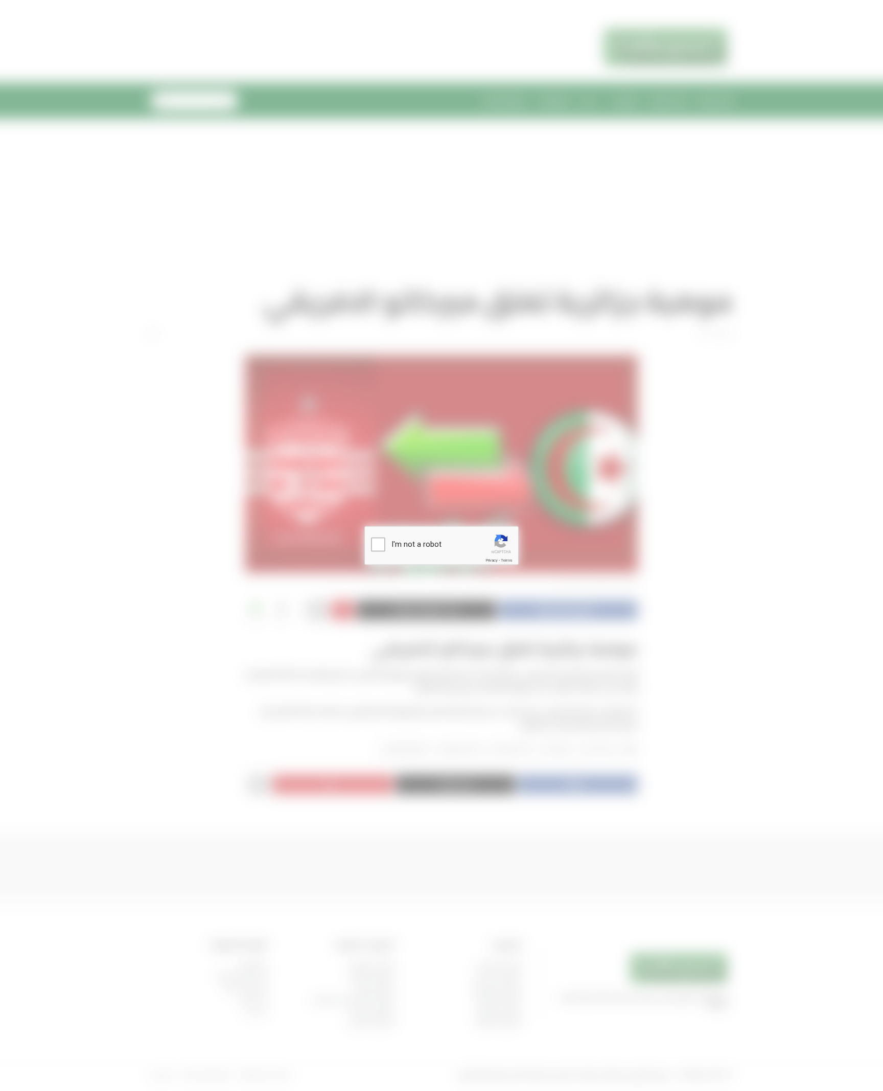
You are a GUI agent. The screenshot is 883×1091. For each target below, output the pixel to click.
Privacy (491, 560)
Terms (506, 560)
